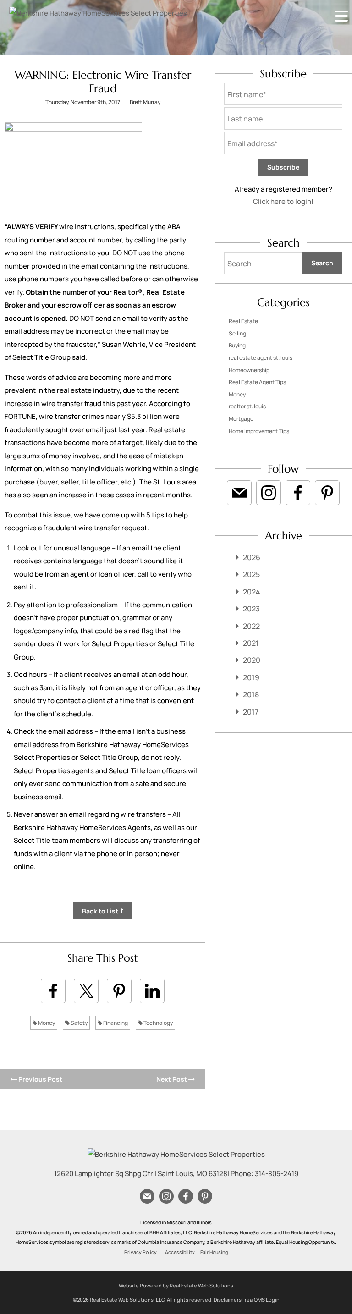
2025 (251, 574)
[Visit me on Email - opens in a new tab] (239, 492)
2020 (251, 660)
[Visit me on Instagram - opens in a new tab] (268, 492)
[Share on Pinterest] (119, 991)
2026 (251, 557)
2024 (251, 592)
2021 (251, 643)
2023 (251, 609)
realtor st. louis (247, 406)
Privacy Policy (140, 1252)
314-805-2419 (276, 1173)
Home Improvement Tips (259, 431)
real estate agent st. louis (260, 358)
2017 (250, 712)
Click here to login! (283, 201)
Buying (237, 345)
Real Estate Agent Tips (257, 382)
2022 (251, 626)
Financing (115, 1023)
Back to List (101, 911)
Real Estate (243, 321)
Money (46, 1023)
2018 (251, 694)
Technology (158, 1023)
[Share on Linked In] (152, 991)
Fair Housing (214, 1252)
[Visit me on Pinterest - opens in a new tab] (327, 492)
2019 (251, 677)
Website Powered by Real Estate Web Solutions (176, 1285)
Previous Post (39, 1079)
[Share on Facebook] (53, 991)
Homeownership (249, 370)
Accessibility (180, 1252)
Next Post (172, 1079)
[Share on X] (86, 991)
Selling (237, 333)
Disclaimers (228, 1299)
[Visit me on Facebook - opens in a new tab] (298, 492)
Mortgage (241, 419)
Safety (79, 1023)
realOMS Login (262, 1299)
